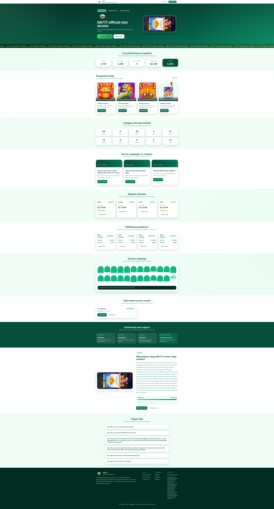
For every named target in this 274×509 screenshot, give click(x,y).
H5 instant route (154, 408)
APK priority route (146, 474)
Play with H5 (102, 110)
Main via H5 (119, 36)
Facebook (157, 479)
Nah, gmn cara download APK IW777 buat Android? (121, 433)
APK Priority (172, 1)
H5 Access (164, 1)
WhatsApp (157, 477)
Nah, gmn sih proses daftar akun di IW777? (119, 461)
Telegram (157, 474)
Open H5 (175, 78)
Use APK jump (102, 314)
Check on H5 (102, 246)
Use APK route (102, 214)
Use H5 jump (112, 314)
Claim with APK (102, 181)
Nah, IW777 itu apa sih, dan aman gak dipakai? (120, 427)
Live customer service (172, 474)
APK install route (142, 408)
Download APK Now (105, 36)
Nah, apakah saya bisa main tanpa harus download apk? (123, 455)
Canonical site (145, 479)
